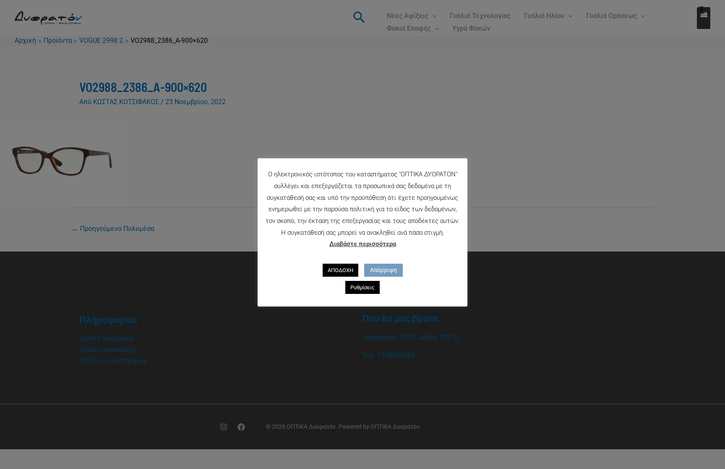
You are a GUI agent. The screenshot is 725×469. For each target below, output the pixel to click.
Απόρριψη (383, 270)
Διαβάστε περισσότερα (362, 244)
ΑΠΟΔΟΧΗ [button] (340, 270)
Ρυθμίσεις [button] (362, 287)
